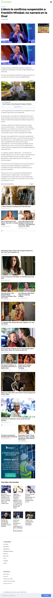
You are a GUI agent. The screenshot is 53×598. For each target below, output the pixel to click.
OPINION (5, 560)
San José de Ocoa (7, 583)
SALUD (5, 563)
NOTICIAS (5, 556)
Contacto (5, 576)
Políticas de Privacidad (9, 581)
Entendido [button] (46, 595)
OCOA (4, 558)
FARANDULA (6, 549)
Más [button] (14, 595)
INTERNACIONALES (8, 551)
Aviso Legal (6, 574)
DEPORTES (3, 6)
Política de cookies (8, 579)
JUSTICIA (5, 553)
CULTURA (5, 544)
